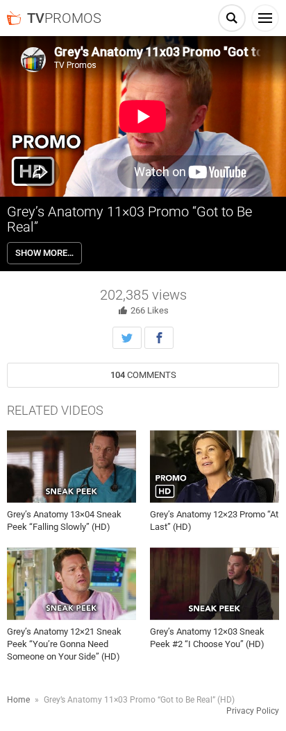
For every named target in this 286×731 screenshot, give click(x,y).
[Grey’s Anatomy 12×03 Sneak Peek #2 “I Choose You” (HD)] (214, 583)
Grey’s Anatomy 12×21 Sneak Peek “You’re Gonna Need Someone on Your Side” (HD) (64, 644)
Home (18, 700)
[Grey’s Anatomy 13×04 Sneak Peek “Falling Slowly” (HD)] (71, 466)
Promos (64, 18)
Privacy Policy (252, 711)
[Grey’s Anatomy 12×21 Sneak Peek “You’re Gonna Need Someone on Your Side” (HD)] (71, 583)
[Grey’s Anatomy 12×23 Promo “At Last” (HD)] (214, 466)
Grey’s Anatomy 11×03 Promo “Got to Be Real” (129, 219)
